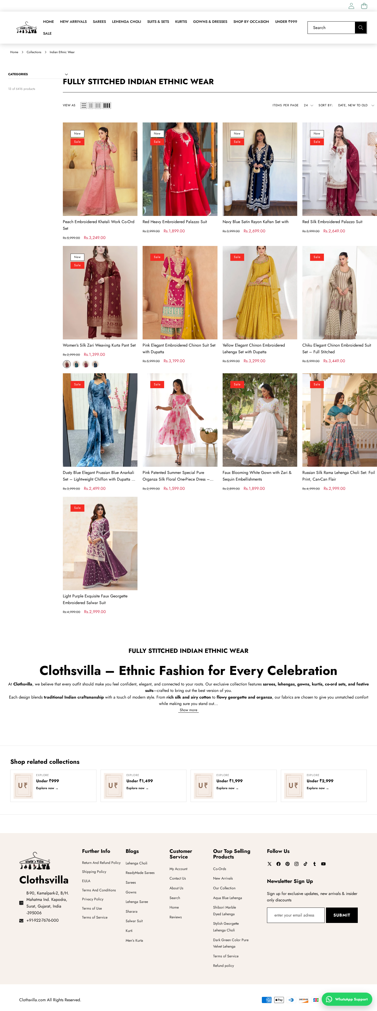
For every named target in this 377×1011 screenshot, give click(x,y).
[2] (90, 105)
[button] (364, 6)
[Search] (360, 27)
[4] (107, 105)
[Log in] (351, 6)
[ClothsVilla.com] (26, 27)
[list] (84, 105)
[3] (98, 105)
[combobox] (337, 27)
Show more (188, 709)
